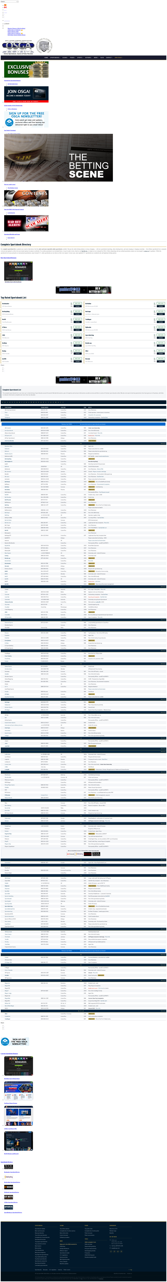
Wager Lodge (8, 993)
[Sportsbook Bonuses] (26, 77)
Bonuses (45, 1269)
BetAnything (5, 311)
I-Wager (7, 735)
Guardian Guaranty (9, 696)
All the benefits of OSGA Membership (13, 105)
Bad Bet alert (104, 1000)
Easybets (7, 635)
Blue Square (8, 553)
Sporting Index (8, 903)
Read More (104, 759)
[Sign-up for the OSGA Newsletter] (26, 127)
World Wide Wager (9, 1006)
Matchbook (7, 775)
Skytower (7, 888)
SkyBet (6, 883)
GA (81, 1278)
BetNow (4, 343)
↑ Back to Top (162, 420)
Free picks (87, 1253)
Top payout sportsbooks (41, 1241)
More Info (100, 433)
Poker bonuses (88, 1233)
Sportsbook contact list (41, 1261)
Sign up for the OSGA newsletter (68, 1244)
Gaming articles (64, 1257)
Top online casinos (64, 1228)
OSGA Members (12, 109)
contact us (146, 251)
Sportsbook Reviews (7, 1162)
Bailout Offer (100, 469)
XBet (86, 351)
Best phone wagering (40, 1252)
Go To (6, 686)
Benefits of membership (120, 1273)
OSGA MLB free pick (89, 1255)
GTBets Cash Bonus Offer (10, 1128)
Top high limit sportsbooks (41, 1254)
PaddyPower (8, 826)
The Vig (6, 942)
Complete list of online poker (92, 1231)
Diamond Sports (9, 622)
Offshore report (64, 1250)
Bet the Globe (8, 520)
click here (97, 581)
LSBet (6, 767)
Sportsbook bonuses (40, 1239)
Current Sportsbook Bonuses (9, 1053)
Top (131, 1269)
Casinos (60, 1269)
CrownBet (7, 614)
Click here (100, 988)
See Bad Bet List (102, 527)
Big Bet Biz (7, 545)
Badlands (7, 448)
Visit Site (77, 303)
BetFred (7, 466)
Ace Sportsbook (9, 430)
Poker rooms (67, 1269)
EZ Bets (7, 643)
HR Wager (7, 709)
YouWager (88, 319)
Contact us (129, 1273)
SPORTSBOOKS (13, 84)
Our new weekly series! (9, 184)
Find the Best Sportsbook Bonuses (12, 80)
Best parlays (38, 1248)
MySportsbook (8, 797)
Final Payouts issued (104, 492)
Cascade (7, 594)
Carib (6, 592)
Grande (6, 691)
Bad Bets (105, 417)
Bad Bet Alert (100, 476)
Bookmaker (5, 303)
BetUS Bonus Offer (13, 31)
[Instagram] (121, 1251)
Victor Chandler (9, 970)
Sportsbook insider (64, 1253)
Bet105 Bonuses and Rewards (11, 1153)
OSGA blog (62, 1246)
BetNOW (107, 896)
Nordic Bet (7, 808)
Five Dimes (7, 658)
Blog (102, 57)
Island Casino (8, 733)
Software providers (64, 1237)
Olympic (7, 821)
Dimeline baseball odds (90, 1257)
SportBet (7, 891)
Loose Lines (8, 764)
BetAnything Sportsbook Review (12, 1182)
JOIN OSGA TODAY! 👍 (15, 30)
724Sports (7, 417)
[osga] (18, 54)
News (96, 57)
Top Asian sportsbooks (41, 1259)
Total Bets (7, 944)
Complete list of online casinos (67, 1231)
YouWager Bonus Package (10, 1103)
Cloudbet (7, 607)
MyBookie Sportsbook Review (11, 1192)
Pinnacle (7, 836)
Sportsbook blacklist (40, 1263)
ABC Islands (8, 428)
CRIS (3, 335)
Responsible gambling (90, 1246)
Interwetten (7, 730)
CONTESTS (11, 213)
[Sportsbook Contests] (26, 206)
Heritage (88, 311)
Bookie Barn (8, 560)
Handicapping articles (90, 1250)
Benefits (112, 1233)
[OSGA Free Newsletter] (15, 1045)
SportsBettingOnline (10, 909)
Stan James (8, 921)
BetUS (4, 319)
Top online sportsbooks (41, 1235)
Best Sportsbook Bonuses (8, 257)
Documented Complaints (103, 484)
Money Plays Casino (10, 785)
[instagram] (4, 17)
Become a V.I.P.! (113, 1228)
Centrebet (7, 599)
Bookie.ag (88, 343)
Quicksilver (7, 862)
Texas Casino (8, 934)
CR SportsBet (8, 617)
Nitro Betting (8, 805)
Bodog (4, 351)
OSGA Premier (92, 440)
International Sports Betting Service (13, 725)
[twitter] (4, 15)
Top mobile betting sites (41, 1256)
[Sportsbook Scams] (26, 231)
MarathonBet (8, 777)
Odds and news (88, 1244)
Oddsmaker (8, 818)
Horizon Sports (8, 707)
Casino (64, 57)
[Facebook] (111, 1251)
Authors (88, 57)
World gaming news (64, 1259)
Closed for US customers (94, 415)
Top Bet (7, 939)
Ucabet (6, 957)
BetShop (7, 515)
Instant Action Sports (10, 722)
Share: (3, 365)
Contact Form (44, 795)
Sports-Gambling (9, 896)
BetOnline (88, 303)
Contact (109, 57)
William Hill (7, 1003)
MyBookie (88, 327)
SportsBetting (89, 335)
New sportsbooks (39, 1233)
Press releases (63, 1261)
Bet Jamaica (8, 471)
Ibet (6, 717)
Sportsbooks (54, 57)
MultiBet (7, 787)
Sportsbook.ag (8, 911)
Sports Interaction (9, 916)
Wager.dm (7, 983)
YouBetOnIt (7, 1016)
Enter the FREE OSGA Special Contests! (14, 209)
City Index (7, 604)
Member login (113, 1231)
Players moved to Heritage (99, 471)
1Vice (6, 412)
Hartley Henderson (64, 1248)
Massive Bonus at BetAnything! (16, 28)
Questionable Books (104, 456)
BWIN (6, 574)
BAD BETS (11, 237)
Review (77, 306)
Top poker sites (88, 1228)
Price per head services (90, 1248)
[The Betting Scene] (58, 181)
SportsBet (7, 893)
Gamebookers (8, 669)
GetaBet (7, 674)
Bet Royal (7, 512)
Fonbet (6, 661)
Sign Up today (76, 424)
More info (103, 589)
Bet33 (6, 576)
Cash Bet (7, 597)
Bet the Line (8, 522)
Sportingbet (8, 901)
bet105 (4, 359)
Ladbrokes (7, 754)
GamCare (101, 1278)
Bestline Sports (8, 453)
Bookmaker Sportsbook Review (12, 1172)
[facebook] (4, 14)
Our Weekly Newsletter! (10, 130)
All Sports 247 (8, 435)
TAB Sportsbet (8, 931)
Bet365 (6, 579)
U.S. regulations (64, 1255)
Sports (79, 57)
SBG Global (7, 878)
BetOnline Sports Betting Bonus (16, 35)
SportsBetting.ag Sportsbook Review (13, 1212)
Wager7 (7, 990)
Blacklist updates (64, 1263)
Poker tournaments (89, 1235)
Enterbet (7, 638)
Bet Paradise (8, 497)
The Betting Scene (13, 188)
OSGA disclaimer (72, 1273)
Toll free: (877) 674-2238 (117, 1246)
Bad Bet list (84, 251)
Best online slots (64, 1233)
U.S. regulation (52, 1269)
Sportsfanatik (8, 898)
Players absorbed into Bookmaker (96, 540)
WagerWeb (7, 998)
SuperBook (7, 924)
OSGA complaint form (90, 1242)
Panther (7, 831)
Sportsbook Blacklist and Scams (12, 234)
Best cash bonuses (40, 1231)
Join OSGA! (118, 57)
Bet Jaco (7, 476)
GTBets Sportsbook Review (11, 1202)
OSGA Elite (91, 458)
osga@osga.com (115, 1248)
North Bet (7, 810)
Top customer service (40, 1243)
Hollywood (7, 704)
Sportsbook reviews (40, 1228)
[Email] (118, 1251)
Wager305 (7, 985)
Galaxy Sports (8, 666)
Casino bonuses (64, 1235)
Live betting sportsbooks (41, 1265)
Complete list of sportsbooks (42, 1237)
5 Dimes (7, 415)
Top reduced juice (39, 1250)
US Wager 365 (8, 962)
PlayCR (6, 841)
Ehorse (6, 633)
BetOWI (6, 494)
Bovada (87, 359)
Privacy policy (64, 1273)
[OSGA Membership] (26, 102)
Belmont (7, 451)
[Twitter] (114, 1251)
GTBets (4, 327)
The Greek (7, 936)
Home (46, 57)
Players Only (8, 844)
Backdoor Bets (8, 446)
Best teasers (38, 1246)
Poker (72, 57)
